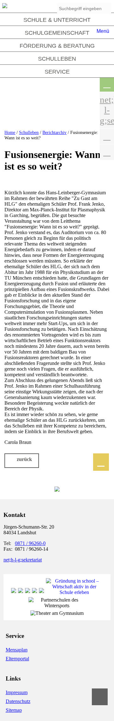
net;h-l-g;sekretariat (22, 559)
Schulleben (57, 59)
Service (57, 72)
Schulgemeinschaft (57, 33)
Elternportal (17, 658)
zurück (24, 459)
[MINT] (27, 592)
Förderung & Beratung (57, 46)
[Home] (4, 6)
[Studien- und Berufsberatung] (34, 592)
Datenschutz (18, 701)
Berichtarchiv (54, 132)
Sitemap (14, 710)
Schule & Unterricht (57, 20)
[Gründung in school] (74, 592)
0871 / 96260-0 (30, 543)
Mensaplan (17, 649)
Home (9, 132)
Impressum (17, 692)
